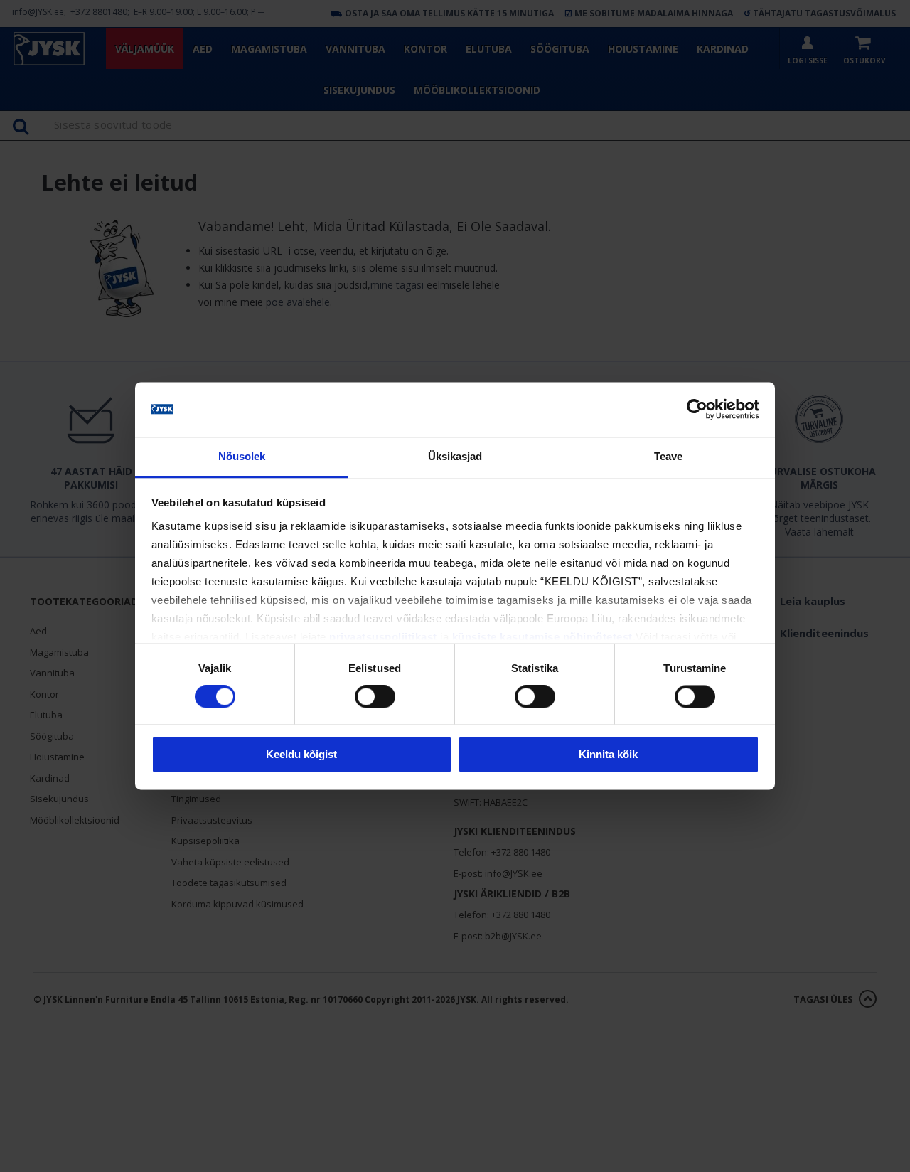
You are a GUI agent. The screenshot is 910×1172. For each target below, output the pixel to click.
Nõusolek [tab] (242, 456)
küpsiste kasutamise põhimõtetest (542, 637)
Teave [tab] (668, 456)
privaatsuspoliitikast (383, 637)
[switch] (375, 697)
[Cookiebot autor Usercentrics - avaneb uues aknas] (697, 409)
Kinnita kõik (608, 754)
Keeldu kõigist (301, 754)
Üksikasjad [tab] (455, 456)
